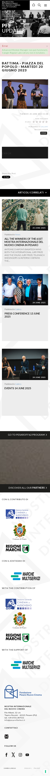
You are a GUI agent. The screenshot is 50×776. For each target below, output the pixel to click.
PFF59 (43, 133)
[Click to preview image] (25, 94)
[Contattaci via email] (6, 736)
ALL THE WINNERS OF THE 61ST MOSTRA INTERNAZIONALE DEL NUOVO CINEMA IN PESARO (23, 242)
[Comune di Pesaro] (19, 531)
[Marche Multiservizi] (25, 576)
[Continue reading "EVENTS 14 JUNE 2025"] (25, 364)
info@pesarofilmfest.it (14, 720)
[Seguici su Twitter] (13, 754)
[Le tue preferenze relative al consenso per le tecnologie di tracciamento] (45, 771)
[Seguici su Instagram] (20, 754)
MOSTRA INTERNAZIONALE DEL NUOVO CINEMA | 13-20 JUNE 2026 (11, 14)
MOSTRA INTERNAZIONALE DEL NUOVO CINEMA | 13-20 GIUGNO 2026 (11, 5)
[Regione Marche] (17, 548)
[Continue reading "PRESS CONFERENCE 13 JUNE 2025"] (25, 289)
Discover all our (26, 487)
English (27, 768)
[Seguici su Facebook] (6, 754)
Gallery (44, 127)
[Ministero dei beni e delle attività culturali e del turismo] (19, 514)
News (17, 234)
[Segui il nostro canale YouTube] (27, 754)
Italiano (37, 768)
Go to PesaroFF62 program (26, 434)
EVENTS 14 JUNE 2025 (17, 388)
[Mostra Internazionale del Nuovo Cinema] (34, 4)
